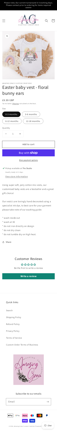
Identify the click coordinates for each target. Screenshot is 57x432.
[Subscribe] (47, 401)
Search (9, 310)
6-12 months (11, 121)
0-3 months (11, 114)
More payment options (28, 160)
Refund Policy (13, 324)
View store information (16, 176)
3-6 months (31, 114)
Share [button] (8, 242)
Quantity (6, 128)
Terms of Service (14, 337)
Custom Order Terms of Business (22, 344)
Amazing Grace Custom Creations (24, 426)
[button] (3, 20)
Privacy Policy (12, 331)
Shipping (15, 104)
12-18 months (33, 121)
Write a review (28, 276)
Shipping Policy (13, 317)
